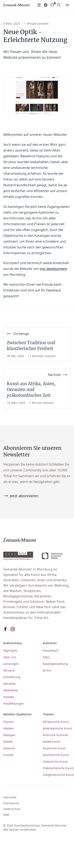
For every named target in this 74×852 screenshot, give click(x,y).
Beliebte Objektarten (17, 714)
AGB (6, 815)
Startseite (9, 797)
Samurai (9, 748)
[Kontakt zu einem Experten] (39, 5)
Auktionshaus (12, 643)
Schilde (8, 755)
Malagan (9, 735)
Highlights (10, 650)
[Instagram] (13, 629)
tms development (53, 268)
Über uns (9, 657)
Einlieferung (11, 677)
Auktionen (50, 643)
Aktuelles (9, 684)
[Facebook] (5, 629)
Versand (9, 670)
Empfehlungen (13, 703)
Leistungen (11, 664)
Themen (48, 714)
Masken (8, 728)
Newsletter (10, 690)
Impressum (11, 803)
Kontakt (8, 697)
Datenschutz (12, 809)
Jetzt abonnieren (24, 495)
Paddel (8, 742)
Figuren (8, 722)
